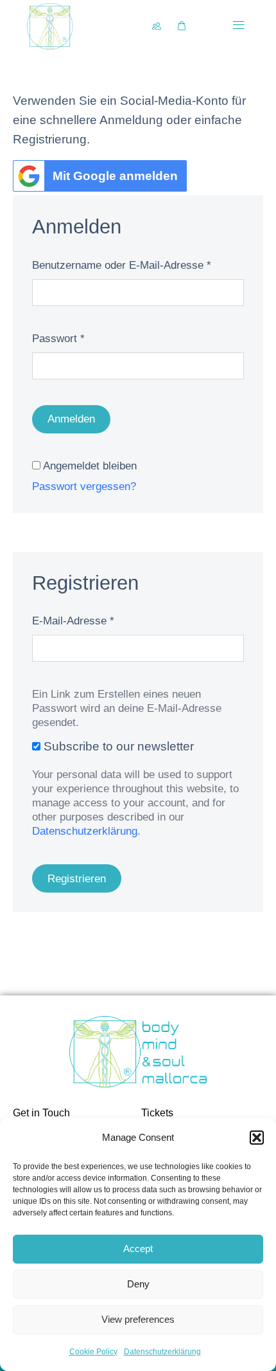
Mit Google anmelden (115, 176)
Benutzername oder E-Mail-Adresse (121, 265)
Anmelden (71, 419)
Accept (138, 1248)
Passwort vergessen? (84, 486)
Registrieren (76, 879)
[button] (256, 1137)
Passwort (58, 338)
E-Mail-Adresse (73, 621)
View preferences (138, 1319)
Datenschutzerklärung (162, 1351)
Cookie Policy (93, 1351)
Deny (138, 1283)
